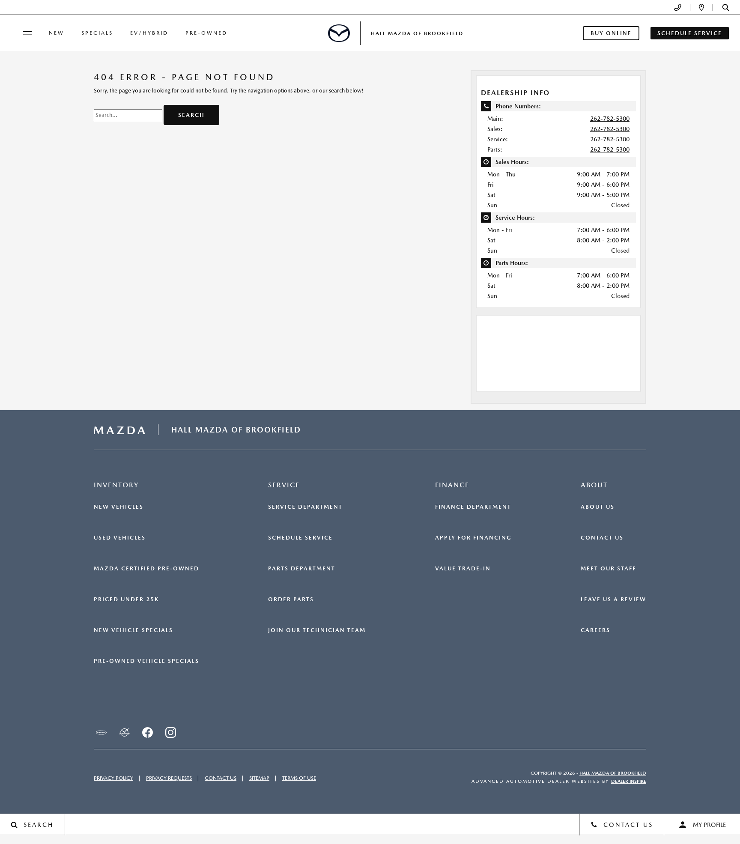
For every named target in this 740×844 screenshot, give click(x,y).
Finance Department (473, 507)
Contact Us (602, 538)
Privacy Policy (113, 778)
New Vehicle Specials (133, 630)
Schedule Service (300, 538)
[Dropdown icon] (677, 7)
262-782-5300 (610, 118)
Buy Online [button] (611, 33)
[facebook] (147, 732)
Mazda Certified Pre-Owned (146, 569)
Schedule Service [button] (689, 33)
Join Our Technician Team (317, 630)
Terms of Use (299, 778)
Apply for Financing (473, 538)
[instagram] (170, 732)
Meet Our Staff (608, 569)
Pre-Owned (206, 33)
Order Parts (291, 599)
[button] (726, 7)
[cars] (101, 732)
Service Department (305, 507)
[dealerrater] (124, 732)
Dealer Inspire (628, 781)
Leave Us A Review (613, 599)
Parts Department (301, 569)
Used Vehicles (120, 538)
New (56, 33)
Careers (595, 630)
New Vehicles (118, 507)
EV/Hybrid (149, 33)
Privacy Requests (169, 778)
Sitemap (259, 778)
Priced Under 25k (126, 599)
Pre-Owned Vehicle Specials (146, 661)
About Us (598, 507)
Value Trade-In (463, 569)
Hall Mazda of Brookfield (612, 773)
